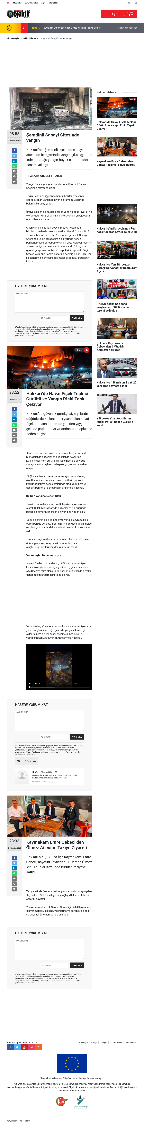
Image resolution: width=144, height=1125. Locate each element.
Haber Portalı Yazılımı (20, 1121)
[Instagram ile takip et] (31, 1047)
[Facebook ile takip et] (10, 1047)
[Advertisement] (72, 63)
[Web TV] (129, 2)
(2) (45, 782)
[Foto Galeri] (135, 2)
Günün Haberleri (31, 3)
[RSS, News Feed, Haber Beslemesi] (38, 1047)
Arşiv (43, 3)
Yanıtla (37, 782)
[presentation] (16, 28)
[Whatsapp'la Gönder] (14, 166)
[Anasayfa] (8, 3)
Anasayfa (83, 1043)
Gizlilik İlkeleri (116, 1043)
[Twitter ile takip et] (17, 1047)
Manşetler (17, 3)
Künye (94, 1043)
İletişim (104, 1043)
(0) (51, 782)
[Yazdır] (14, 176)
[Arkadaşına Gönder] (14, 171)
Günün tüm (127, 27)
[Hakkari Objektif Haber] (18, 14)
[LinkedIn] (14, 161)
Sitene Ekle (53, 3)
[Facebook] (14, 150)
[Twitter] (14, 156)
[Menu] (105, 14)
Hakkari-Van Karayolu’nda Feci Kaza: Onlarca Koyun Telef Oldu (72, 27)
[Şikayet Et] (80, 781)
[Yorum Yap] (14, 181)
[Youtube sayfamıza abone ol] (24, 1047)
